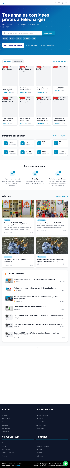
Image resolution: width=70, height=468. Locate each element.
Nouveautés (18, 61)
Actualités (5, 415)
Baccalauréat (6, 418)
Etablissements (6, 449)
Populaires (7, 61)
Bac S (5, 38)
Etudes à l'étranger (7, 452)
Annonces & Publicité (55, 464)
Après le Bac (6, 443)
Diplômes (39, 449)
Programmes (40, 428)
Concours (5, 425)
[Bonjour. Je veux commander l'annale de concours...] (65, 463)
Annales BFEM (40, 422)
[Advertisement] (35, 362)
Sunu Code (17, 465)
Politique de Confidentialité (56, 465)
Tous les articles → (62, 196)
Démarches (5, 431)
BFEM (11, 38)
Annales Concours (41, 425)
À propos (45, 464)
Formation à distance (42, 446)
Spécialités (39, 456)
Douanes (26, 38)
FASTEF (18, 38)
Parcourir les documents (13, 45)
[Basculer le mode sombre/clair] (55, 2)
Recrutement (6, 428)
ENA (34, 38)
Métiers (4, 456)
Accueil (38, 464)
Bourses (4, 422)
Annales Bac (40, 418)
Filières (4, 446)
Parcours (39, 452)
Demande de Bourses (39, 465)
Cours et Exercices (42, 415)
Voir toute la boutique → (60, 61)
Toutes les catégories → (60, 135)
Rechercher (48, 33)
